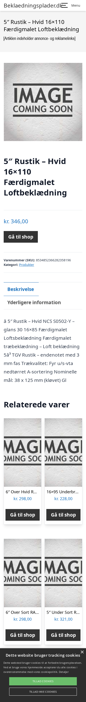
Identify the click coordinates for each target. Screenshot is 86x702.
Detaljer (64, 672)
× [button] (82, 652)
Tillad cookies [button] (43, 681)
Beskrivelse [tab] (20, 289)
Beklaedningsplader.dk (33, 5)
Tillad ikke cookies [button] (43, 691)
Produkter (26, 264)
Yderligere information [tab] (34, 302)
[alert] (43, 675)
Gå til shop (20, 237)
